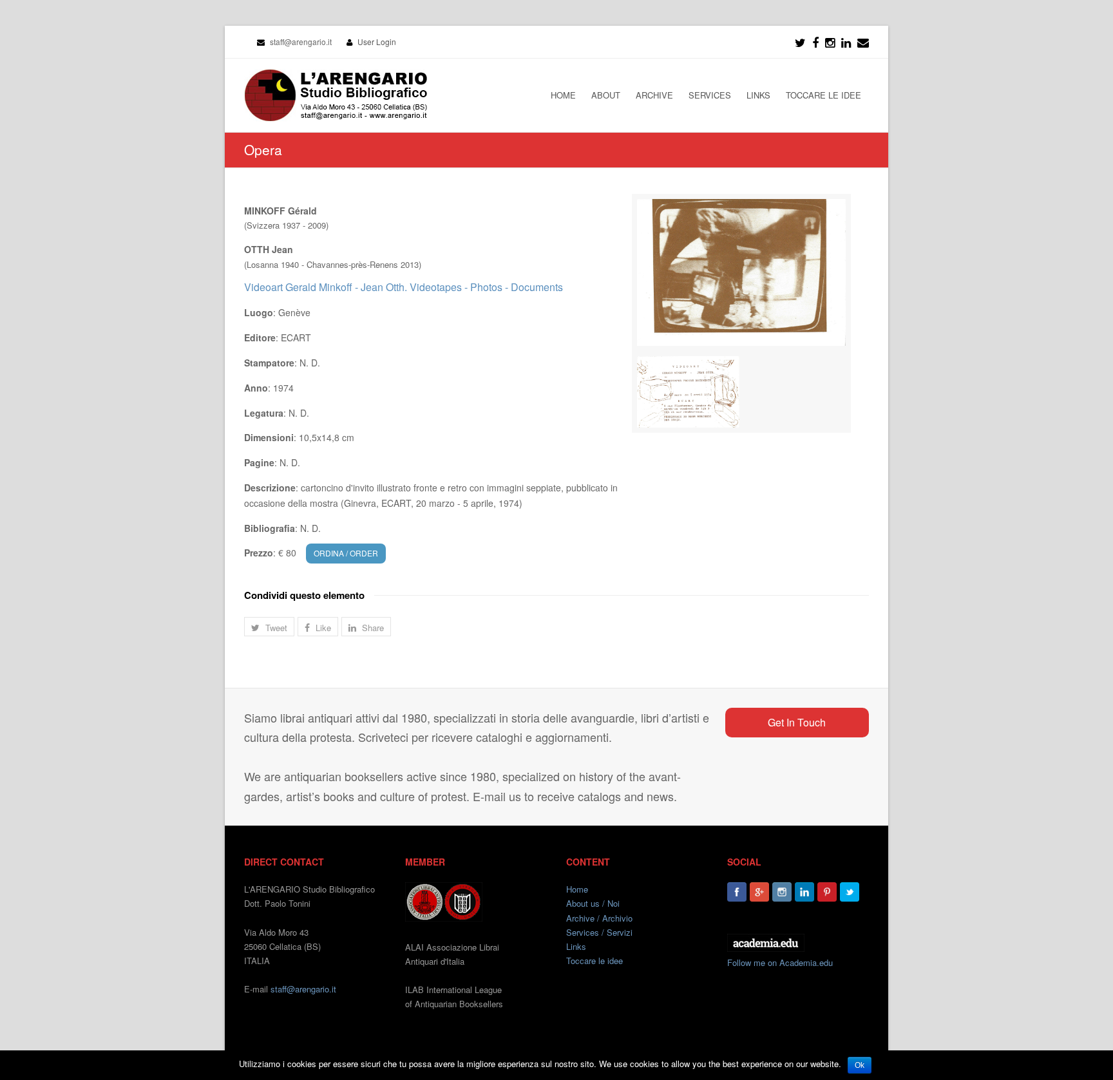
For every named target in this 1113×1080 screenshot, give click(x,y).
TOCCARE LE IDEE (823, 95)
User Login (376, 41)
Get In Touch (797, 722)
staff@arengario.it (303, 989)
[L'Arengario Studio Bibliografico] (335, 95)
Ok (859, 1065)
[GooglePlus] (759, 892)
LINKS (758, 95)
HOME (563, 95)
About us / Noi (593, 903)
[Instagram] (782, 892)
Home (577, 889)
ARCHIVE (654, 95)
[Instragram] (830, 42)
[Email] (863, 42)
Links (576, 946)
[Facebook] (815, 42)
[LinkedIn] (846, 42)
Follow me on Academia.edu (780, 962)
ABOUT (605, 95)
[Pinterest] (827, 892)
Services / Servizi (599, 932)
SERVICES (710, 95)
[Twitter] (800, 42)
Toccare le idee (594, 960)
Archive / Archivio (599, 918)
